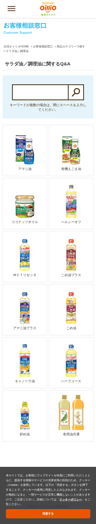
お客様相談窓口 (43, 46)
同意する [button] (48, 513)
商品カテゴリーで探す (71, 46)
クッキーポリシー (70, 499)
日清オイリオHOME (16, 46)
